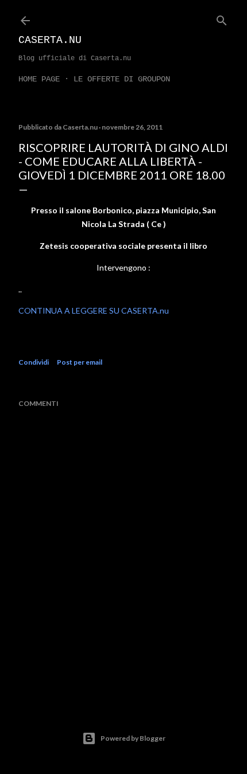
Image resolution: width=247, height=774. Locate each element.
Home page (39, 79)
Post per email (79, 362)
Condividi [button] (33, 362)
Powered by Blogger (133, 738)
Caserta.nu (50, 40)
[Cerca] (222, 18)
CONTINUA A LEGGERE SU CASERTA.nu (93, 310)
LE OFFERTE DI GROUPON (122, 79)
